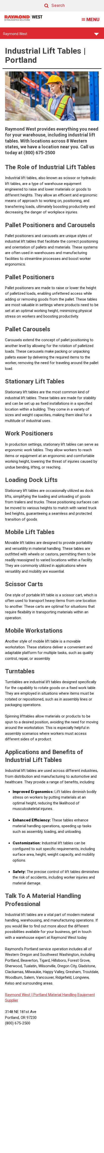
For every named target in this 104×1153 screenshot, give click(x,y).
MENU (92, 19)
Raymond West (15, 35)
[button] (50, 5)
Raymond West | (18, 994)
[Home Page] (23, 18)
